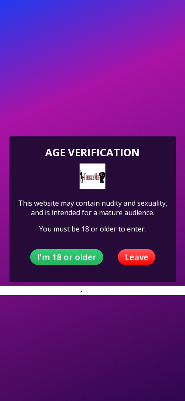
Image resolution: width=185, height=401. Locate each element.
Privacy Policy (60, 290)
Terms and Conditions (114, 290)
